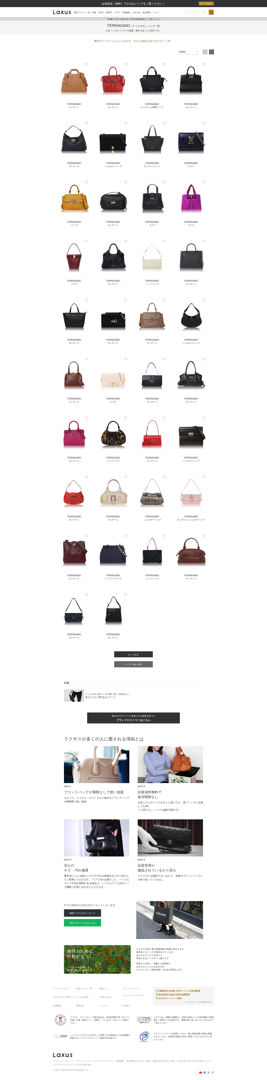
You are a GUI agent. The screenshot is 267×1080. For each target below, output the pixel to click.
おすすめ (136, 12)
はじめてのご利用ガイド (64, 996)
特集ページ (105, 988)
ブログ (117, 12)
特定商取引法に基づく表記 (138, 1060)
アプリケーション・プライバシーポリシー (95, 1060)
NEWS (109, 12)
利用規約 (120, 1060)
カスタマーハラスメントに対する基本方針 (72, 1064)
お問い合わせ (106, 996)
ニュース (104, 1005)
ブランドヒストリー (132, 988)
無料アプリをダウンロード (82, 913)
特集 (94, 12)
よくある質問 (82, 996)
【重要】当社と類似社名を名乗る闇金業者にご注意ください (133, 19)
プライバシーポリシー (63, 1060)
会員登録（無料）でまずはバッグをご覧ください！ (157, 3)
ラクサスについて (61, 988)
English (126, 1005)
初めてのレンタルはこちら (82, 922)
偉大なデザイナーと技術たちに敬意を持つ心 (133, 718)
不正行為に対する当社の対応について (194, 1060)
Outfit (100, 12)
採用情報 (57, 1005)
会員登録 (147, 12)
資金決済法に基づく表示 (164, 1060)
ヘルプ (156, 12)
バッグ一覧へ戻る (133, 664)
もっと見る (133, 654)
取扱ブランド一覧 (82, 12)
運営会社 (80, 1005)
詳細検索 (126, 12)
